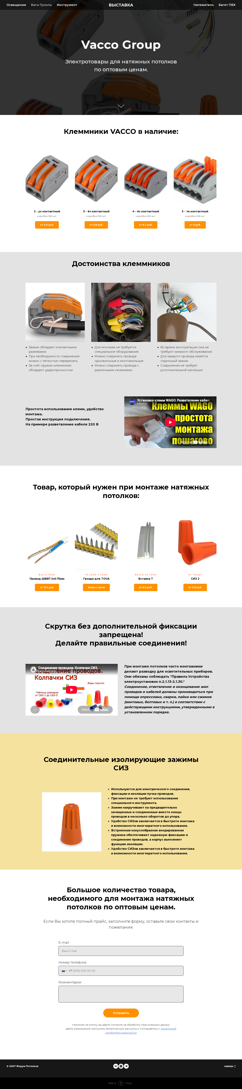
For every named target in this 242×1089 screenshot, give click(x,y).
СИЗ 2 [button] (195, 578)
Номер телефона (72, 962)
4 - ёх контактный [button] (145, 211)
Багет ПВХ (227, 5)
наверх (228, 1066)
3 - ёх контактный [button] (96, 211)
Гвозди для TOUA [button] (96, 578)
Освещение (16, 5)
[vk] (115, 1066)
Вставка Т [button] (145, 578)
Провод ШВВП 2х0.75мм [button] (47, 578)
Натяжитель (203, 5)
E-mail (63, 943)
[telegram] (126, 1066)
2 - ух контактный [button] (47, 211)
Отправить (121, 1013)
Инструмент (67, 5)
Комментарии (69, 982)
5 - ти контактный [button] (195, 211)
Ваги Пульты (41, 5)
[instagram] (121, 1066)
